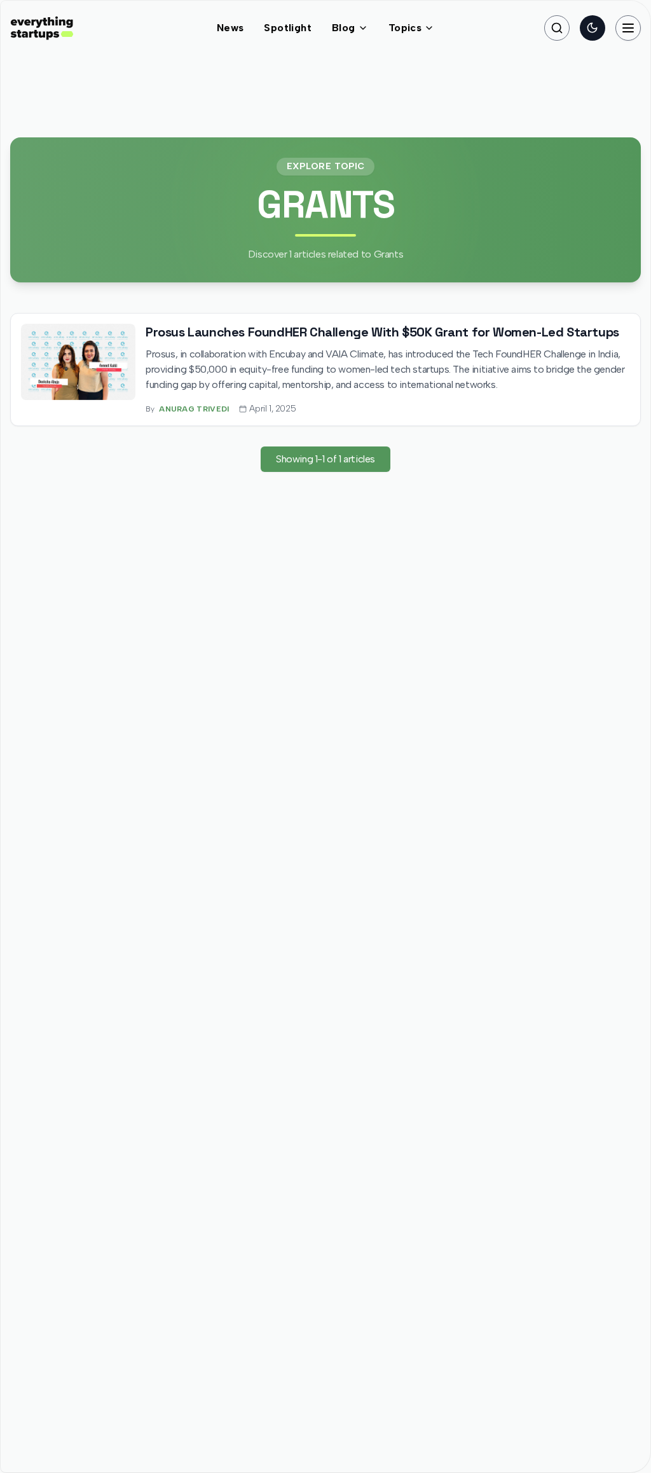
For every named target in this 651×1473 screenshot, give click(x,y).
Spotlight (288, 28)
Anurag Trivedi (194, 409)
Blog (343, 28)
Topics (404, 28)
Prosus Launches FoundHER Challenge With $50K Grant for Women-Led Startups (382, 332)
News (230, 28)
